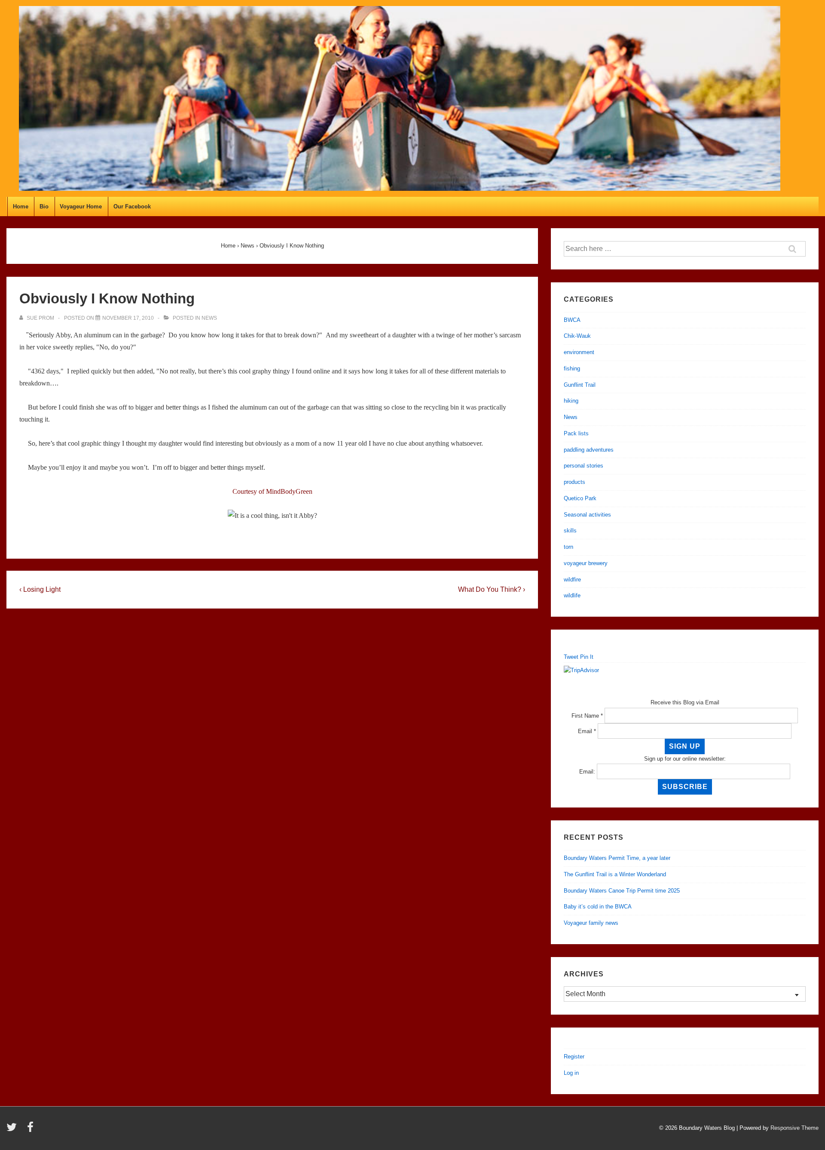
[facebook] (31, 1130)
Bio (44, 206)
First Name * (587, 716)
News (209, 318)
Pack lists (576, 433)
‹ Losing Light (40, 589)
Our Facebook (132, 206)
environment (579, 352)
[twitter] (13, 1130)
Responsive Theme (794, 1128)
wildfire (572, 579)
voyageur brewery (586, 563)
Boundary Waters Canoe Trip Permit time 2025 (622, 890)
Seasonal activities (587, 514)
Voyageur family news (591, 923)
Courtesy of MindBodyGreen (272, 491)
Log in (571, 1073)
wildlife (572, 595)
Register (574, 1056)
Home (20, 206)
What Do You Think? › (491, 589)
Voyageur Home (81, 206)
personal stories (583, 465)
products (574, 482)
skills (570, 530)
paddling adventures (589, 450)
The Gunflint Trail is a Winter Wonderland (615, 874)
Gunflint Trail (580, 385)
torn (568, 547)
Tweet (571, 657)
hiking (571, 401)
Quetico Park (580, 498)
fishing (572, 368)
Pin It (586, 657)
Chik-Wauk (577, 336)
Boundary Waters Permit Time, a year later (617, 858)
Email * (587, 731)
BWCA (572, 320)
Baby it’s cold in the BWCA (598, 906)
